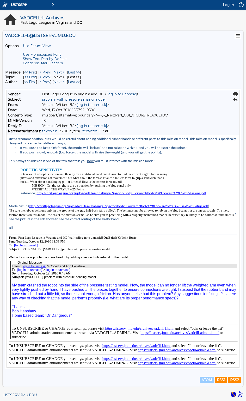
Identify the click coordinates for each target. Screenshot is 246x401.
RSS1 (221, 380)
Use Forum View (37, 46)
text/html (90, 131)
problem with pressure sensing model (73, 99)
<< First (30, 72)
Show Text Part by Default (45, 59)
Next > (59, 72)
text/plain (49, 131)
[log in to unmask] (121, 94)
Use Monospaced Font (42, 54)
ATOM (207, 380)
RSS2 (234, 380)
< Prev (44, 72)
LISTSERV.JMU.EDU (20, 395)
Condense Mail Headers (43, 63)
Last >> (74, 72)
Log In (228, 5)
